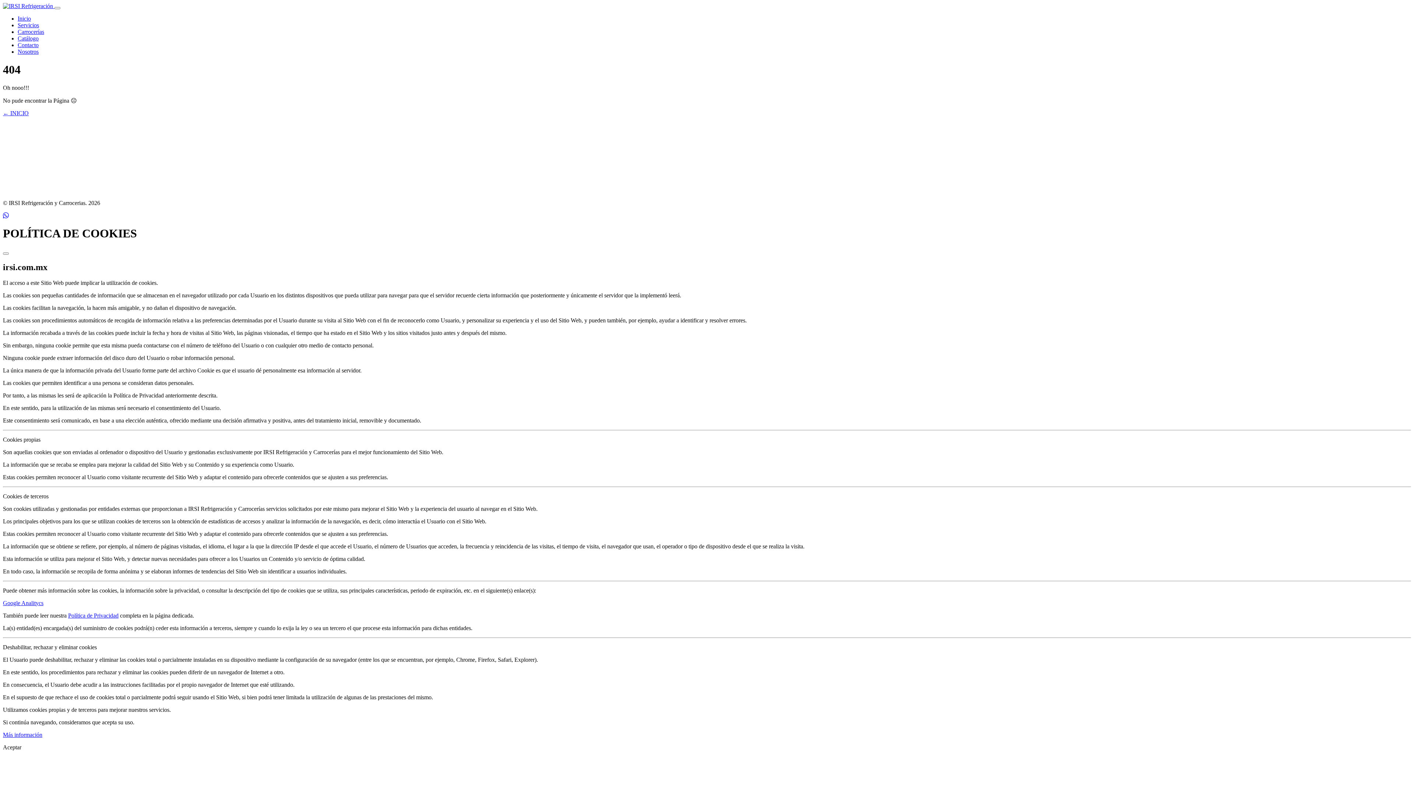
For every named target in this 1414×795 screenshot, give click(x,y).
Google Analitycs (23, 603)
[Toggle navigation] (57, 8)
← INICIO (16, 113)
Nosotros (28, 52)
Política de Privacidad (93, 615)
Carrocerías (31, 32)
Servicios (28, 25)
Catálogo (28, 38)
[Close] (6, 253)
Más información (22, 735)
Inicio (24, 18)
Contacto (28, 45)
